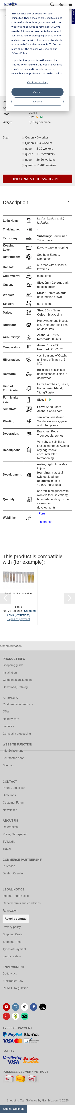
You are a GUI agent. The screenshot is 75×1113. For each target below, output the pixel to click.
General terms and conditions (22, 903)
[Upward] (65, 1107)
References (10, 826)
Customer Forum (13, 802)
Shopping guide (13, 665)
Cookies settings (37, 82)
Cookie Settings (13, 1108)
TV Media (9, 841)
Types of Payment (14, 949)
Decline (37, 101)
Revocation (10, 910)
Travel (7, 848)
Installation (10, 672)
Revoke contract (16, 918)
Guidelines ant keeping (18, 679)
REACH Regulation (15, 988)
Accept (37, 91)
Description (15, 202)
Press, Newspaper (15, 834)
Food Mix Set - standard (19, 593)
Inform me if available (37, 179)
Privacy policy (12, 927)
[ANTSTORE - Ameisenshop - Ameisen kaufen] (9, 4)
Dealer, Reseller (13, 873)
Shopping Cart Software (22, 1100)
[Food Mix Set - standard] (18, 577)
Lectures (8, 726)
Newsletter (10, 809)
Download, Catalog (15, 687)
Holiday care (11, 718)
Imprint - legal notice (16, 895)
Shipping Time (12, 941)
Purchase (9, 866)
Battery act (9, 973)
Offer (6, 711)
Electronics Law (13, 980)
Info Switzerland (13, 750)
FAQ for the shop (13, 758)
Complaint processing (17, 733)
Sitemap (8, 765)
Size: (6, 137)
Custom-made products (18, 704)
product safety (12, 956)
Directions (9, 795)
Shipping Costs (13, 934)
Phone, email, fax (14, 787)
